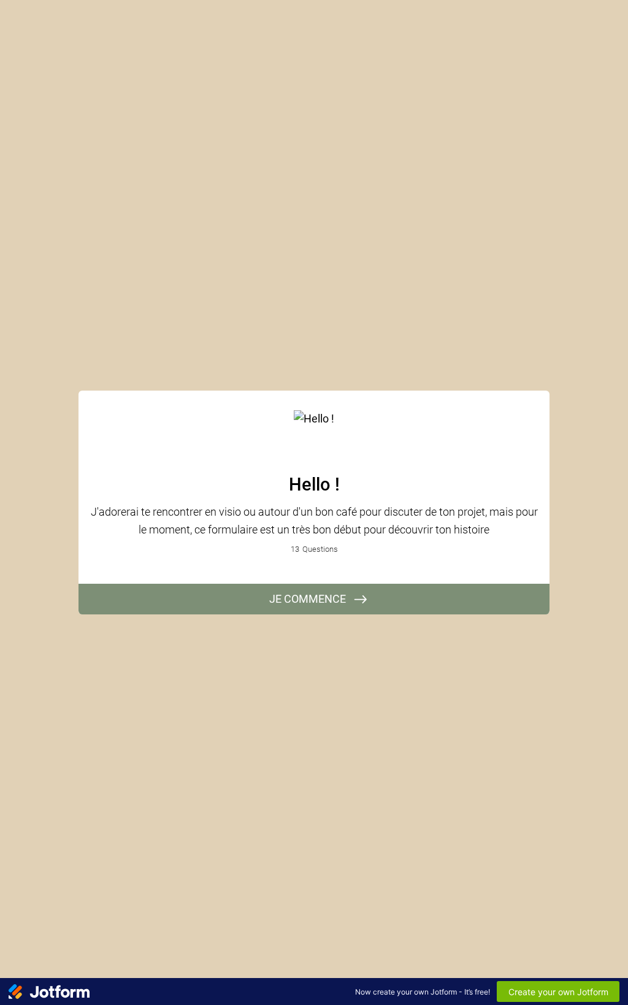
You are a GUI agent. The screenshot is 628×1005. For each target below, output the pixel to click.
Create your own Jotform (558, 992)
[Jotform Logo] (49, 991)
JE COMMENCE (307, 598)
